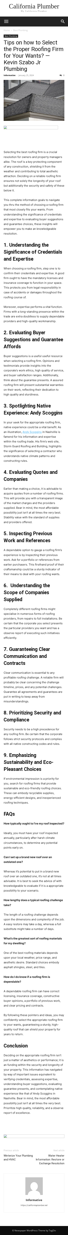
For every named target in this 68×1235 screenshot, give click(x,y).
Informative (10, 75)
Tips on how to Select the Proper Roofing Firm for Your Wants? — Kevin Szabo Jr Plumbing (33, 55)
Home (7, 30)
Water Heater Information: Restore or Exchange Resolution (50, 1159)
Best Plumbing (20, 30)
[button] (6, 21)
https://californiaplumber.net (34, 1205)
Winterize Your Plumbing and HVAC (18, 1157)
